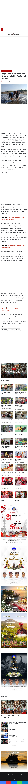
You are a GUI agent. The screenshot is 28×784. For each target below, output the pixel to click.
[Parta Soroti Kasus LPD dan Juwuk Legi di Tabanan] (7, 387)
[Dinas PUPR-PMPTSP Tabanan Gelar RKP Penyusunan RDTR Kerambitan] (21, 467)
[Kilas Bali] (14, 33)
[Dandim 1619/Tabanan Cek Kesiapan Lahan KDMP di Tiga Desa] (21, 387)
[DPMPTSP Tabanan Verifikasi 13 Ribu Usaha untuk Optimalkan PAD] (21, 481)
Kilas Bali (4, 81)
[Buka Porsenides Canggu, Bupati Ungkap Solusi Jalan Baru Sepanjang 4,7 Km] (4, 741)
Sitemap (17, 779)
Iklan (9, 776)
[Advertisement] (14, 14)
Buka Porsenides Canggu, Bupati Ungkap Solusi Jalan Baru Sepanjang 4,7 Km (18, 741)
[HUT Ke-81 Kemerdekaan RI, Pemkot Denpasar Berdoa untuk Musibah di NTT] (21, 494)
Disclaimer (12, 776)
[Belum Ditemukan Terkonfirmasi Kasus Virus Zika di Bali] (4, 729)
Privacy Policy (12, 779)
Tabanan (9, 71)
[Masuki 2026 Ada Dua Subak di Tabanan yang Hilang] (7, 400)
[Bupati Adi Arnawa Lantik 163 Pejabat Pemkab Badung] (7, 415)
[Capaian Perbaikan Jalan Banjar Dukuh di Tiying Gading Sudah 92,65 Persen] (21, 415)
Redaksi (5, 776)
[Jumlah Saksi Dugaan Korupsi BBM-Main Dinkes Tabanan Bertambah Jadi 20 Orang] (7, 441)
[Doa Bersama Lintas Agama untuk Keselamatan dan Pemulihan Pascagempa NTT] (21, 441)
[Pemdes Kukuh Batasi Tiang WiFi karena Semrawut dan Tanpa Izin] (7, 428)
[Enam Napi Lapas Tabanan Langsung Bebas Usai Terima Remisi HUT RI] (7, 481)
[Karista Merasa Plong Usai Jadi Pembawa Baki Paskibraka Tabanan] (7, 494)
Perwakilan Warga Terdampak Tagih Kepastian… (19, 406)
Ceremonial (7, 68)
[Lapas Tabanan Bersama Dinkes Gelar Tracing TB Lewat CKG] (4, 724)
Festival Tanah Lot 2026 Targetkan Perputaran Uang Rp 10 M (14, 372)
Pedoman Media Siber (19, 776)
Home (3, 68)
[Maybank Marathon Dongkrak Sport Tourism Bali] (4, 735)
